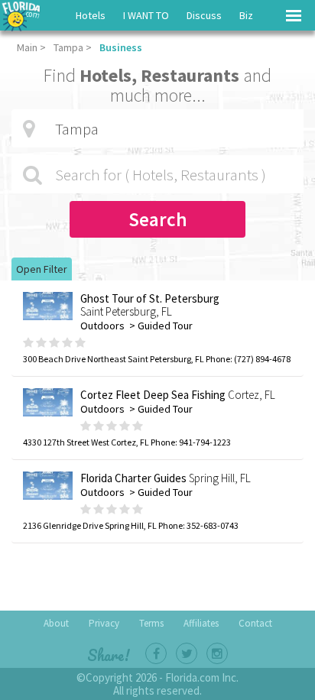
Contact (255, 623)
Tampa (68, 47)
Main (27, 47)
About (56, 623)
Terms (151, 623)
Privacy (104, 623)
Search (157, 219)
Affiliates (201, 623)
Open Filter (41, 269)
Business (120, 47)
